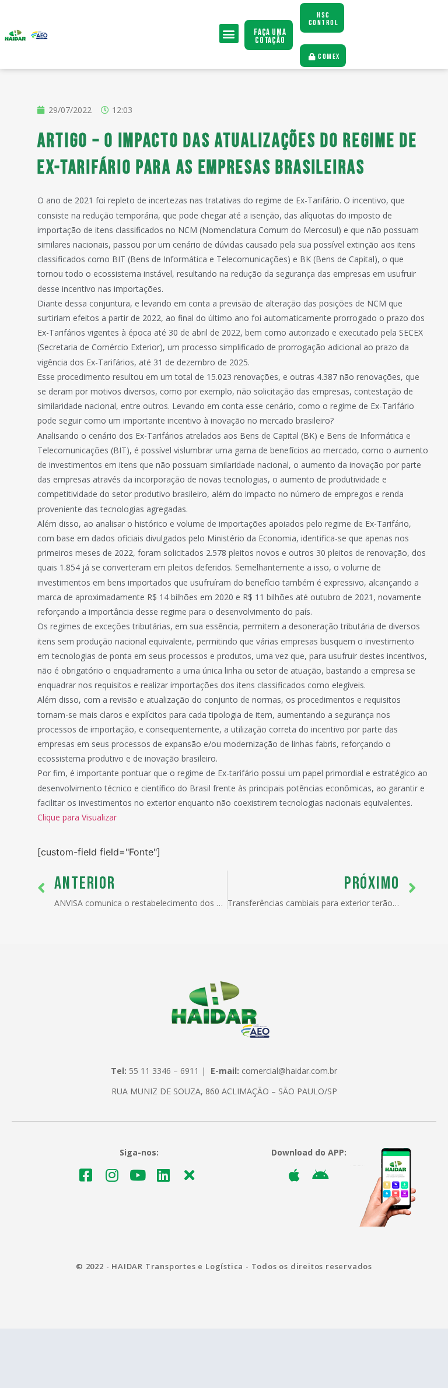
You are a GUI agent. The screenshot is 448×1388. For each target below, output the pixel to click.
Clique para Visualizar (77, 817)
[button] (229, 33)
